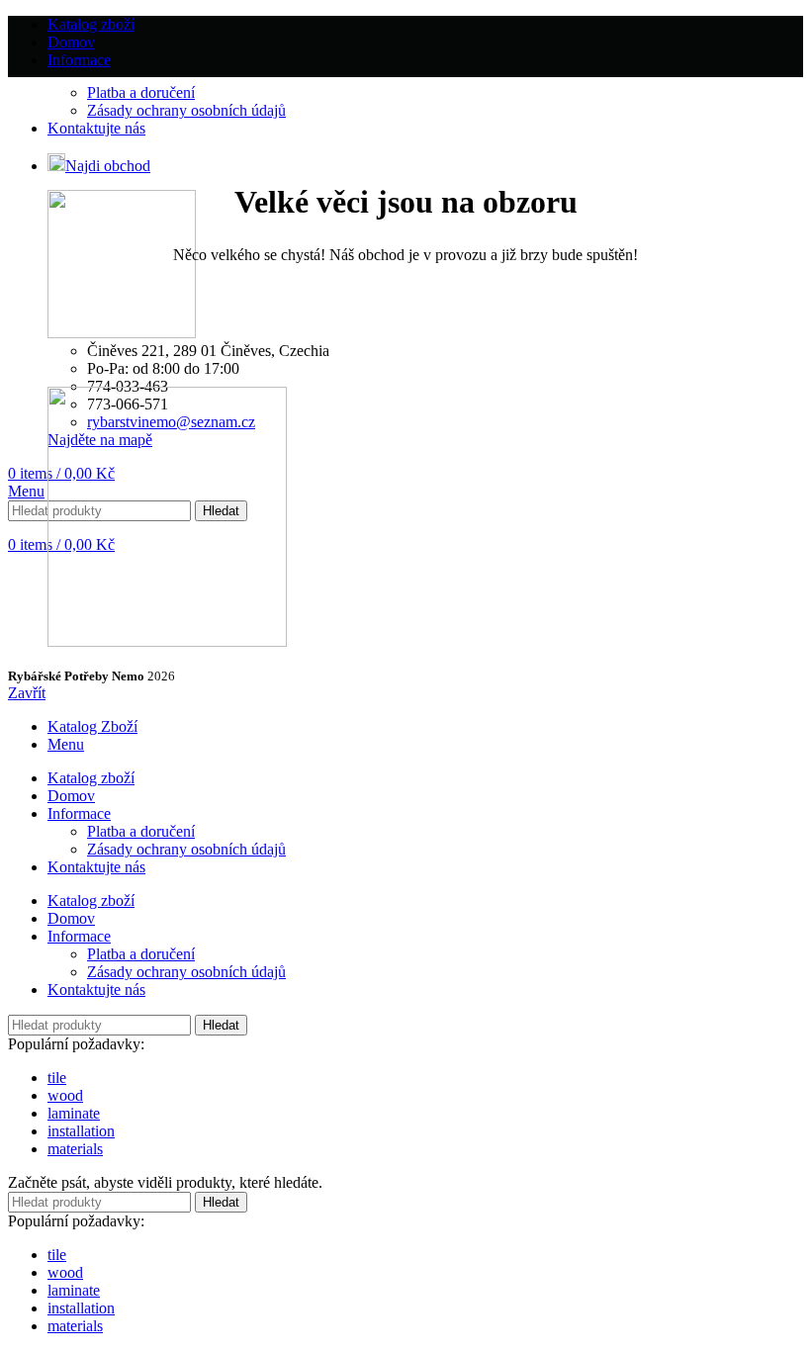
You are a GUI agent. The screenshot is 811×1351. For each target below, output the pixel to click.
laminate (73, 1113)
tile (56, 1077)
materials (75, 1148)
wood (65, 1095)
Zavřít (26, 692)
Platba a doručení (141, 92)
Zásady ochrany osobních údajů (186, 110)
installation (81, 1131)
